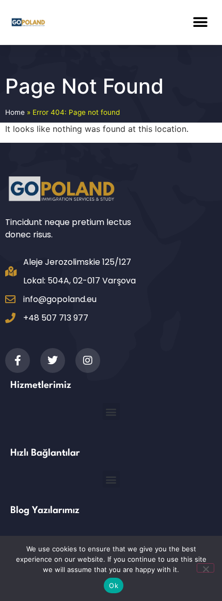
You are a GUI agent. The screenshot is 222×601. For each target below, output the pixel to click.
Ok (113, 585)
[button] (200, 22)
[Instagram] (87, 360)
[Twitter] (52, 360)
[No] (205, 568)
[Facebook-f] (17, 360)
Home (15, 112)
